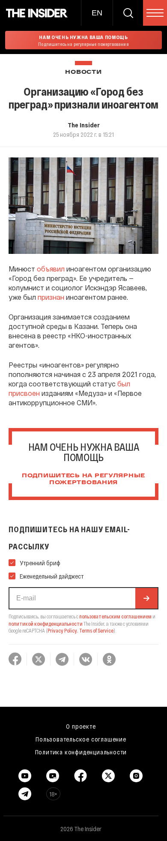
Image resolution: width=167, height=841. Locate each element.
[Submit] (146, 598)
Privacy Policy (62, 630)
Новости (83, 72)
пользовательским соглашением (115, 616)
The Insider (84, 125)
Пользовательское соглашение (81, 739)
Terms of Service (96, 630)
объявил (51, 269)
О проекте (80, 726)
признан (51, 297)
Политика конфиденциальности (81, 752)
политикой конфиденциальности (46, 624)
